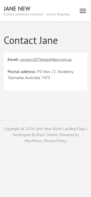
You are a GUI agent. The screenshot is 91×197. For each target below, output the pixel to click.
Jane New (17, 8)
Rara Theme (47, 134)
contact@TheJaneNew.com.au (46, 59)
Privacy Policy (55, 140)
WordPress (33, 140)
